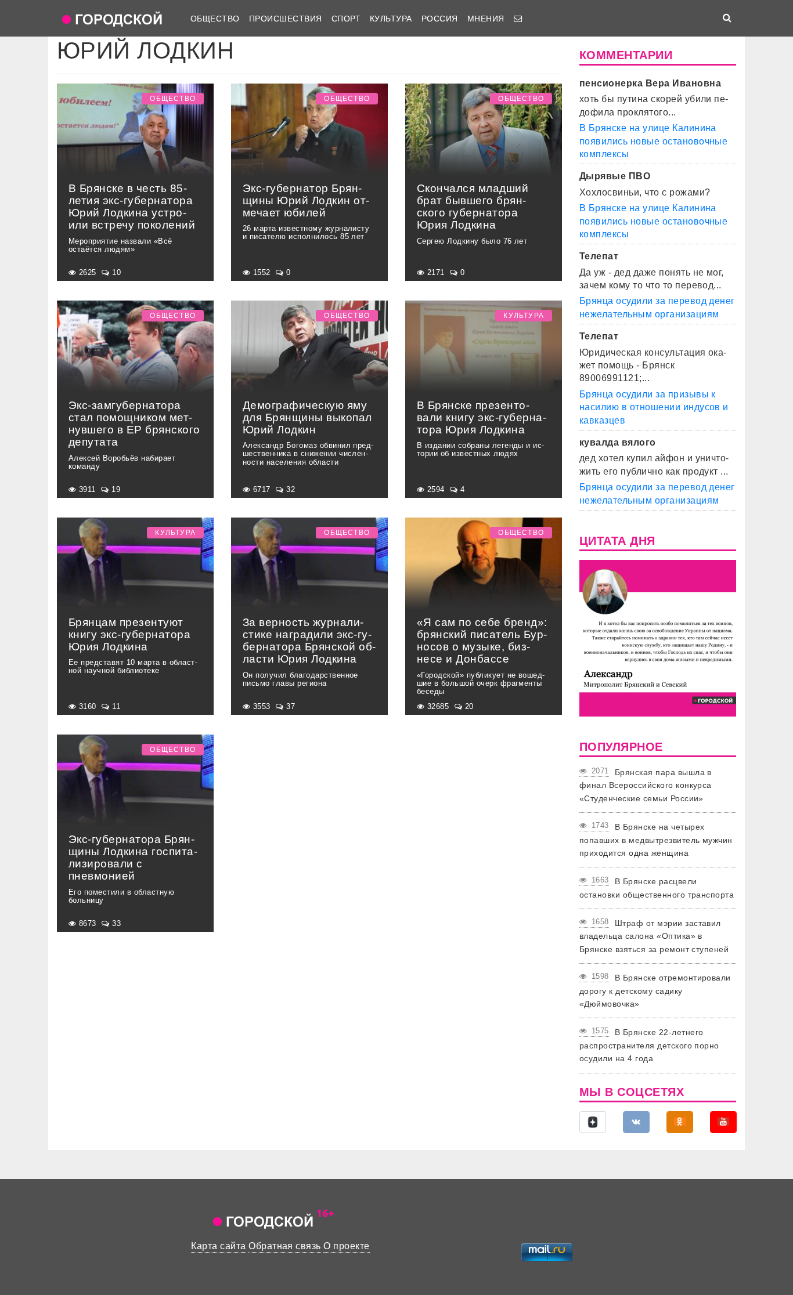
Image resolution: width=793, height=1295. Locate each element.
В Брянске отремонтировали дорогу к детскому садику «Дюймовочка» (655, 990)
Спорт (346, 18)
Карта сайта (218, 1246)
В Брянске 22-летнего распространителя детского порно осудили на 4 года (649, 1045)
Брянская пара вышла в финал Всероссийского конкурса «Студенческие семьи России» (645, 785)
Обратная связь (284, 1246)
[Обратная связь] (518, 18)
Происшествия (285, 18)
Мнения (485, 18)
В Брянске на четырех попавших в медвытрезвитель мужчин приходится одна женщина (656, 840)
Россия (439, 18)
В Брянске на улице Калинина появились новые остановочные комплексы (653, 141)
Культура (391, 18)
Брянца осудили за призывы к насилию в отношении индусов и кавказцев (654, 407)
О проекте (346, 1246)
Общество (215, 18)
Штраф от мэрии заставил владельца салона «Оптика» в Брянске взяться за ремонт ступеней (654, 936)
